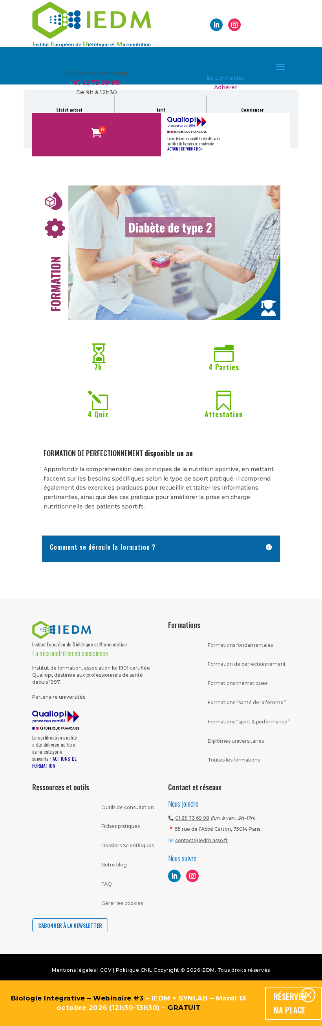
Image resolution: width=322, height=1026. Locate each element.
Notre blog (114, 865)
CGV (106, 970)
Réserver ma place (290, 1003)
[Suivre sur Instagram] (234, 24)
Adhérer (225, 87)
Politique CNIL (134, 970)
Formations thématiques (237, 683)
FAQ (106, 884)
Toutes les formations (234, 760)
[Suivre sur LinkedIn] (216, 24)
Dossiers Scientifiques (127, 845)
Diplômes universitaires (236, 741)
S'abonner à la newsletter (70, 925)
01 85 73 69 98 (192, 818)
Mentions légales (74, 970)
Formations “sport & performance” (249, 722)
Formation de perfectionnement (247, 664)
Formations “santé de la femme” (247, 702)
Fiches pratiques (120, 826)
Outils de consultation (127, 807)
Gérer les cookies (122, 903)
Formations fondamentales (240, 645)
